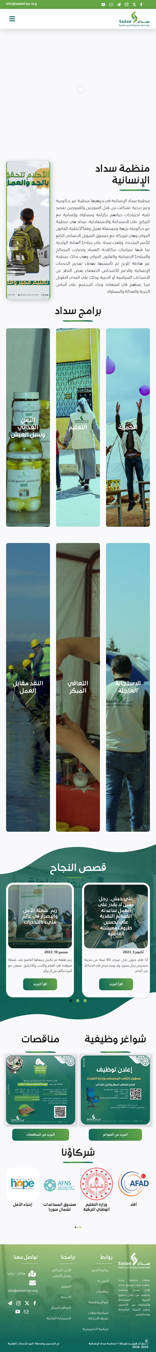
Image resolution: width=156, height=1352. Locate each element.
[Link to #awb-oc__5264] (12, 19)
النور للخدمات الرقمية (21, 1343)
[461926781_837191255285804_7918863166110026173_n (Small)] (40, 1090)
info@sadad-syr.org (21, 4)
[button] (85, 1000)
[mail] (111, 4)
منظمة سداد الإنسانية (102, 1343)
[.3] (115, 1090)
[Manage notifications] (146, 1341)
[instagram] (126, 4)
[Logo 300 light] (134, 13)
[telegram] (119, 4)
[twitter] (134, 4)
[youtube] (103, 4)
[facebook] (141, 4)
